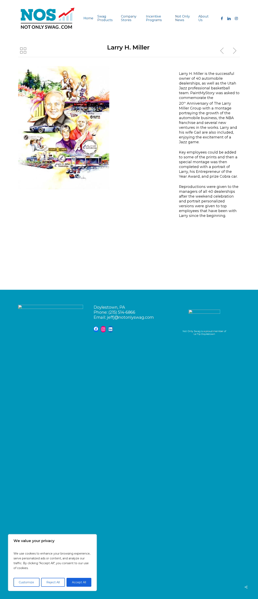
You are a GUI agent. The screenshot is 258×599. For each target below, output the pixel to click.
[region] (52, 562)
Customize (26, 582)
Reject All (53, 582)
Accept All (79, 582)
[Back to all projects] (23, 50)
